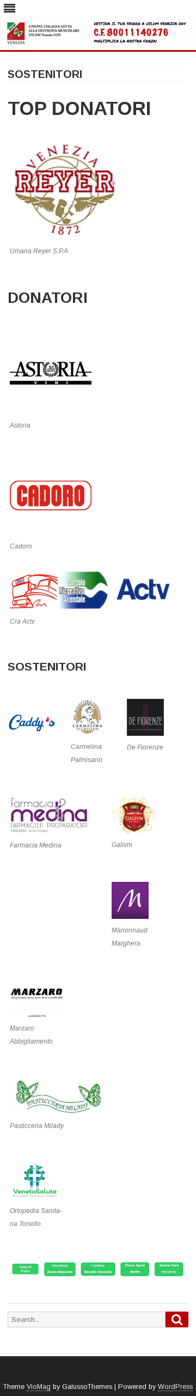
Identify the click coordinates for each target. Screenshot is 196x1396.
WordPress (175, 1387)
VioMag (39, 1387)
